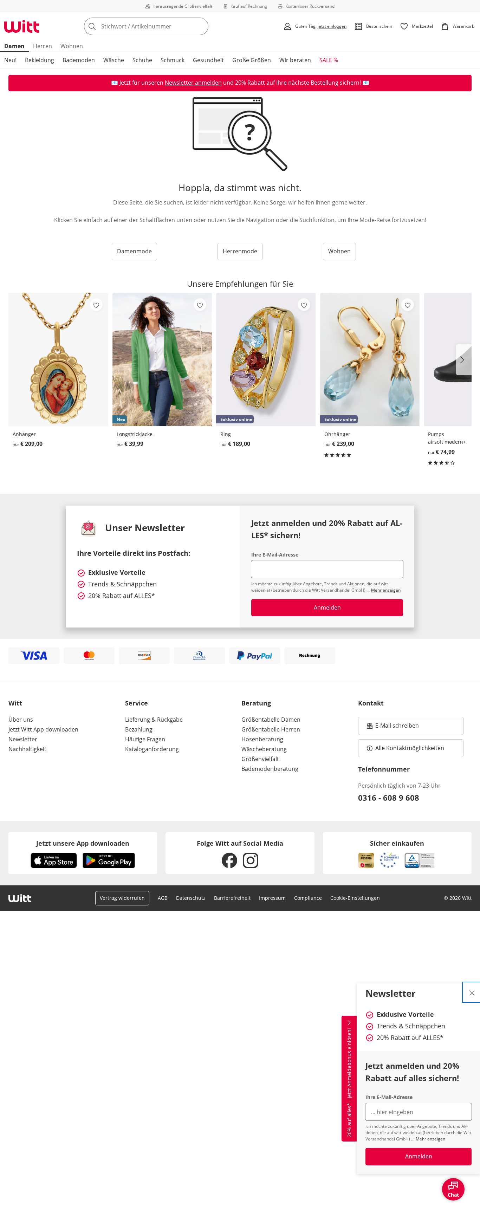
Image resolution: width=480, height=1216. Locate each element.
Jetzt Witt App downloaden (43, 729)
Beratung (256, 703)
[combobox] (161, 26)
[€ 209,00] (58, 359)
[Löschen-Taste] (201, 26)
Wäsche (113, 60)
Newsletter (22, 739)
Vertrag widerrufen (122, 898)
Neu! (10, 60)
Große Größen (251, 60)
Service (136, 703)
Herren (42, 46)
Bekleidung (39, 60)
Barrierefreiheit (232, 898)
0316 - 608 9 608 (388, 797)
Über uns (20, 719)
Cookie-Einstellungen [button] (355, 898)
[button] (464, 359)
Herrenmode (240, 251)
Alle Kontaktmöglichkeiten (409, 748)
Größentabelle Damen (270, 719)
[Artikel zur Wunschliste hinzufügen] (96, 304)
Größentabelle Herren (270, 729)
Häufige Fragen (145, 739)
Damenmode (134, 251)
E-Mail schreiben (393, 728)
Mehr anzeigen (430, 1139)
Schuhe (142, 60)
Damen (14, 46)
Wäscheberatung (264, 749)
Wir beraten (295, 60)
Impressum (272, 898)
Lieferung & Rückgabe (154, 719)
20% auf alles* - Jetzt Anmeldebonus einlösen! (349, 1082)
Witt (15, 703)
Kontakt (371, 703)
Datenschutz (191, 898)
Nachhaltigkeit (27, 749)
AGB (163, 898)
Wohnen (71, 46)
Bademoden (79, 60)
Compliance (308, 898)
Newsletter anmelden (193, 82)
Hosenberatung (262, 739)
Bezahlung (139, 729)
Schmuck (172, 60)
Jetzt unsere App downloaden (82, 843)
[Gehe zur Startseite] (21, 26)
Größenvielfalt (260, 759)
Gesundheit (208, 60)
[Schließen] (472, 992)
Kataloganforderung (152, 749)
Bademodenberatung (269, 769)
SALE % (328, 60)
